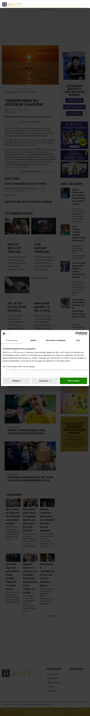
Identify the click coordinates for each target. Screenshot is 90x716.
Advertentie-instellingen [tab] (56, 340)
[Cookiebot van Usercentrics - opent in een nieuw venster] (77, 333)
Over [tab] (78, 340)
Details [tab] (33, 340)
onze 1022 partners (16, 352)
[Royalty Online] (34, 4)
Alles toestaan (73, 381)
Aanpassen (43, 381)
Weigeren (16, 381)
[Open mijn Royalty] (79, 3)
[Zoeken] (86, 4)
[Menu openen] (71, 3)
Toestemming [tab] (11, 340)
